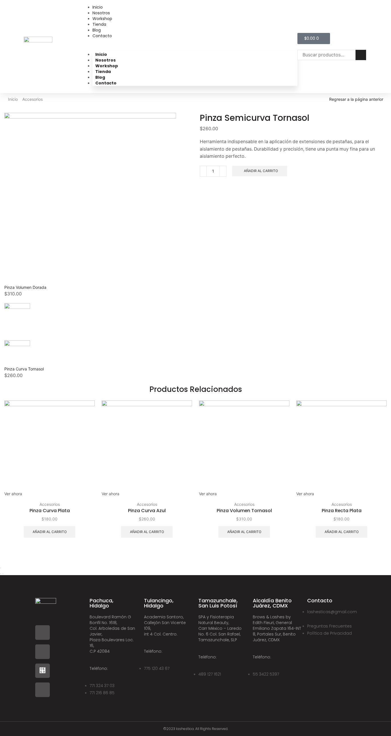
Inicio (97, 7)
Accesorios (32, 99)
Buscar (361, 55)
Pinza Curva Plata (49, 510)
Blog (96, 30)
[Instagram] (42, 651)
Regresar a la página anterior (356, 99)
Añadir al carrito (261, 171)
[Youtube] (42, 689)
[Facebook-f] (42, 632)
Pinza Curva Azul (147, 510)
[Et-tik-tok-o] (42, 671)
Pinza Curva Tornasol (24, 368)
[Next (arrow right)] (2, 573)
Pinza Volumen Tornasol (244, 510)
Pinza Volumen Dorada (25, 287)
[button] (194, 44)
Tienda (99, 24)
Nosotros (101, 13)
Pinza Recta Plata (342, 510)
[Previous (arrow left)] (0, 573)
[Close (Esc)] (0, 568)
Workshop (102, 18)
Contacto (102, 36)
